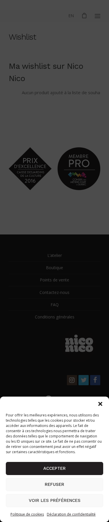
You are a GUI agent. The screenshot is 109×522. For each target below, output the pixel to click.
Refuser (54, 484)
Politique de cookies (27, 514)
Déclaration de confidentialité (71, 514)
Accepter (54, 468)
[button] (100, 404)
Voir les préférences (55, 500)
